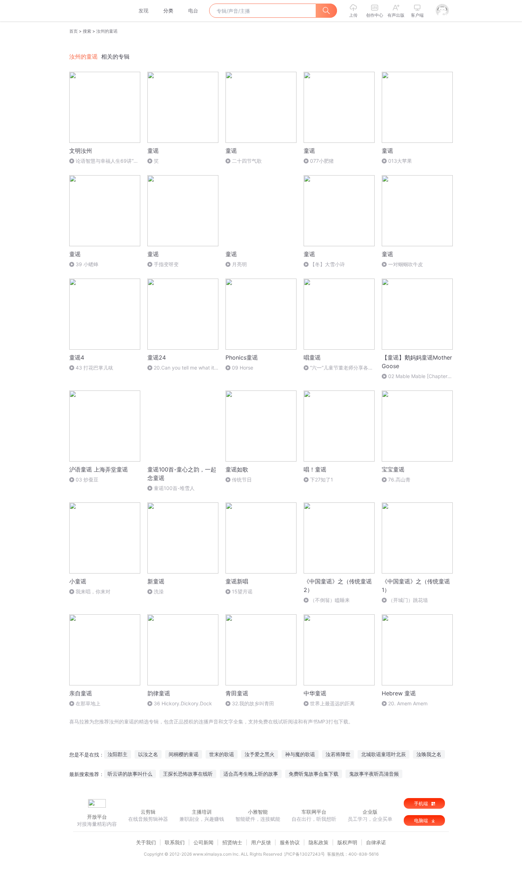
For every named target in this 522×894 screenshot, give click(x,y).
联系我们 (175, 842)
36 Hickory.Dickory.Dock (183, 703)
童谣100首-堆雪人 (174, 488)
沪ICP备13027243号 (304, 854)
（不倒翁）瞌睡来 (330, 600)
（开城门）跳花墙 (408, 600)
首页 (73, 31)
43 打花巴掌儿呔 (94, 368)
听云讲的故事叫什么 (130, 774)
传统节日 (242, 479)
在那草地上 (88, 703)
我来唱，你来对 (93, 591)
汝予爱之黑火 (259, 754)
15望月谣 (242, 591)
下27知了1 (321, 479)
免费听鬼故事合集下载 (313, 774)
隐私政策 (318, 842)
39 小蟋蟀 (87, 264)
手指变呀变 (166, 264)
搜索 (87, 31)
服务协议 (290, 842)
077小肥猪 (322, 161)
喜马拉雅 (96, 10)
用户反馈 (261, 842)
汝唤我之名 (429, 754)
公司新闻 (203, 842)
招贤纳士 (232, 842)
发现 (143, 10)
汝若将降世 (338, 754)
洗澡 (159, 591)
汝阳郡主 (117, 754)
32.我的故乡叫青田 (253, 703)
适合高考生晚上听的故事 (250, 774)
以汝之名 (148, 754)
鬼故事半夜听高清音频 (374, 774)
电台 (193, 10)
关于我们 (146, 842)
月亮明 (239, 264)
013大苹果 (400, 161)
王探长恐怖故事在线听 (188, 774)
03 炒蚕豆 (87, 479)
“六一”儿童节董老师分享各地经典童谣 (338, 368)
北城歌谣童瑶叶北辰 (383, 754)
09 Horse (242, 368)
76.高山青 (399, 479)
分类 (168, 10)
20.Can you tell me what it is (180, 368)
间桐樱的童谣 (184, 754)
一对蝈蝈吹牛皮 (405, 264)
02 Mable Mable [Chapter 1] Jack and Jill (414, 376)
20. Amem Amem (408, 703)
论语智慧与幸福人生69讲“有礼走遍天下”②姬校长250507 (103, 161)
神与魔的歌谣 (300, 754)
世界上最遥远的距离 (332, 703)
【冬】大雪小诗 (327, 264)
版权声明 (347, 842)
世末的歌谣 (221, 754)
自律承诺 (376, 842)
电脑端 (421, 820)
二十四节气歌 (247, 161)
